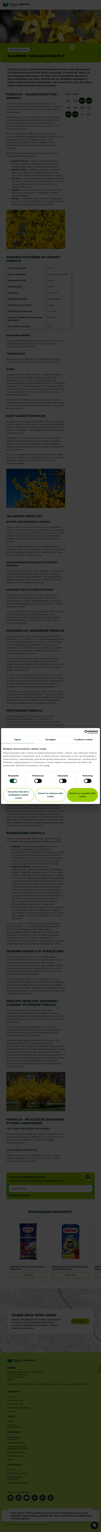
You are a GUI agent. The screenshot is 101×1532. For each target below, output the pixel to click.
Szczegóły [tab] (50, 739)
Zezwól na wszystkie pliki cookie (82, 795)
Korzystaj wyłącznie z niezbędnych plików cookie (18, 794)
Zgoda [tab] (17, 739)
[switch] (38, 781)
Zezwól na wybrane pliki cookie (50, 795)
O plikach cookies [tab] (83, 739)
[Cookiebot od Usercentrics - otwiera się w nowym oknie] (86, 732)
